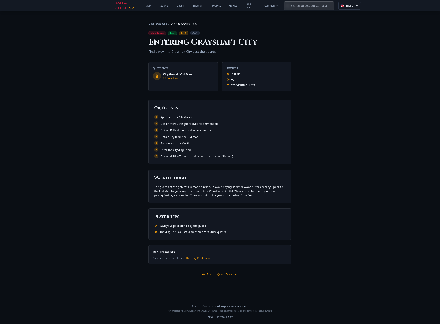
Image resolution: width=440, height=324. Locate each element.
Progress (216, 5)
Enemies (198, 5)
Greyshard (173, 78)
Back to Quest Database (222, 274)
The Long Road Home (198, 258)
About (211, 316)
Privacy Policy (225, 316)
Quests (181, 5)
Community (271, 5)
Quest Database (157, 23)
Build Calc (249, 5)
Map (148, 5)
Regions (163, 5)
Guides (233, 5)
